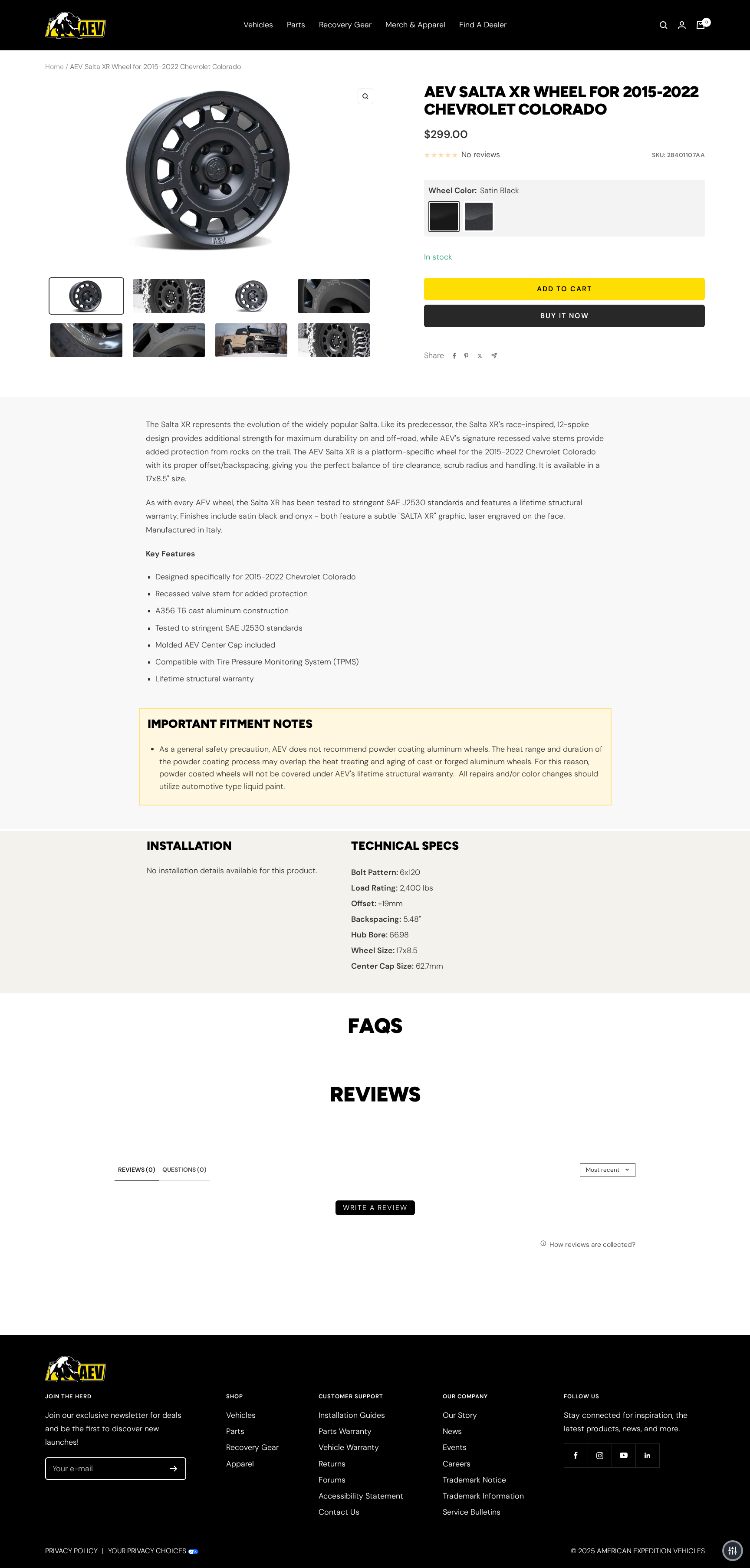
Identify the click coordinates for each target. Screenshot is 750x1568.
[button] (732, 1550)
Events (455, 1447)
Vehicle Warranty (349, 1447)
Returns (332, 1464)
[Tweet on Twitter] (480, 356)
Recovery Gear (345, 25)
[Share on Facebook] (454, 356)
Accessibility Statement (361, 1496)
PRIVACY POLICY (71, 1550)
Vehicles (258, 25)
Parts (296, 25)
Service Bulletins (471, 1512)
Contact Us (339, 1512)
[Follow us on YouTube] (623, 1455)
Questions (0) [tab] (184, 1170)
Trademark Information (483, 1496)
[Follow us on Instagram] (600, 1455)
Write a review (375, 1207)
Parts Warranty (345, 1431)
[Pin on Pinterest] (466, 356)
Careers (456, 1464)
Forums (332, 1480)
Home (54, 66)
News (452, 1431)
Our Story (460, 1415)
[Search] (664, 25)
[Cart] (700, 25)
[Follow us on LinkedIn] (647, 1455)
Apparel (240, 1464)
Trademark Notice (474, 1480)
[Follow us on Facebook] (576, 1455)
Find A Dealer (483, 25)
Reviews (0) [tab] (136, 1170)
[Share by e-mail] (494, 355)
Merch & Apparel (415, 25)
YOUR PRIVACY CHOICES (147, 1550)
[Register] (174, 1469)
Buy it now (564, 315)
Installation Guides (352, 1415)
